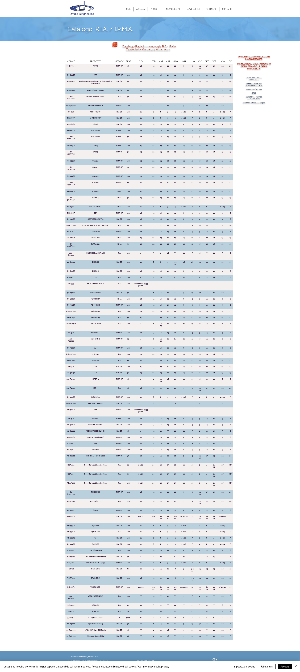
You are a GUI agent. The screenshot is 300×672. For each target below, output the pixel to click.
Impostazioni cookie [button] (244, 666)
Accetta (285, 666)
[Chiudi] (296, 666)
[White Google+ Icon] (214, 659)
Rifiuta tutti (267, 666)
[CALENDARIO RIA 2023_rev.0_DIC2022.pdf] (115, 45)
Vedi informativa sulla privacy (153, 666)
